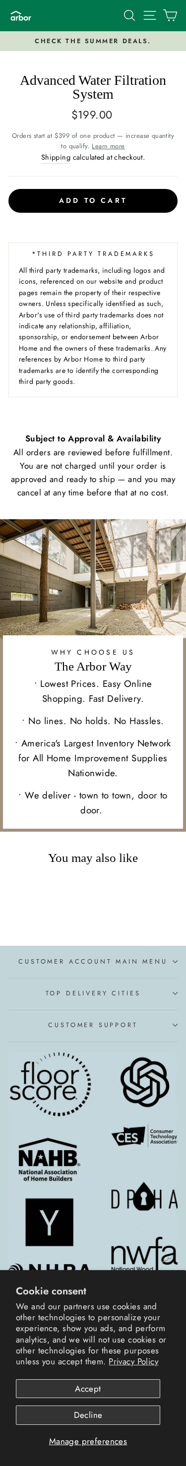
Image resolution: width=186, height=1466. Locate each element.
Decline (88, 1415)
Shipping (55, 157)
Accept (88, 1389)
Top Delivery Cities (93, 993)
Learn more (108, 146)
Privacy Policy (133, 1361)
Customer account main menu (92, 961)
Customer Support (92, 1025)
